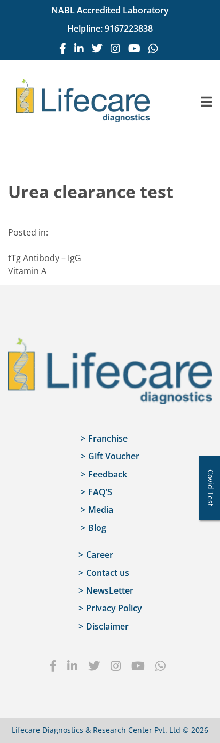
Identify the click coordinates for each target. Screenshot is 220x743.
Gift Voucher (113, 456)
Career (99, 554)
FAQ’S (100, 492)
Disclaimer (107, 626)
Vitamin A (27, 271)
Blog (97, 528)
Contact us (107, 573)
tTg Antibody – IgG (44, 258)
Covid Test (211, 487)
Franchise (108, 438)
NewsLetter (109, 590)
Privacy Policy (114, 608)
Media (100, 509)
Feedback (107, 474)
